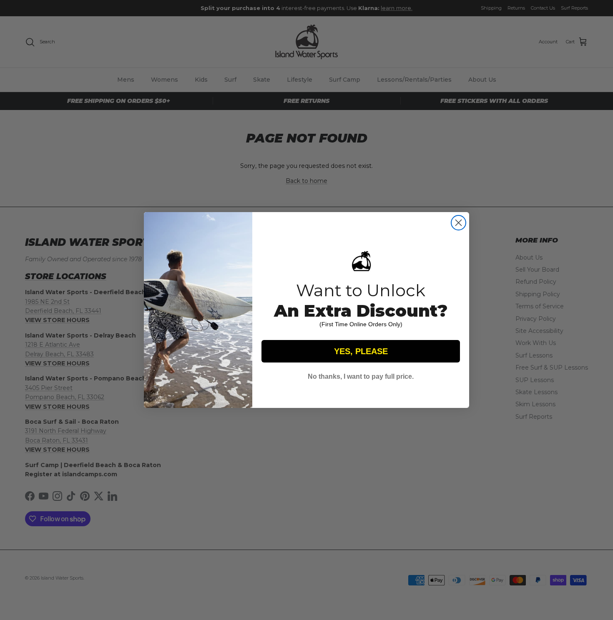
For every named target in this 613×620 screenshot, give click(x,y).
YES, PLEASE (361, 351)
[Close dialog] (458, 222)
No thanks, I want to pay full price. (361, 376)
